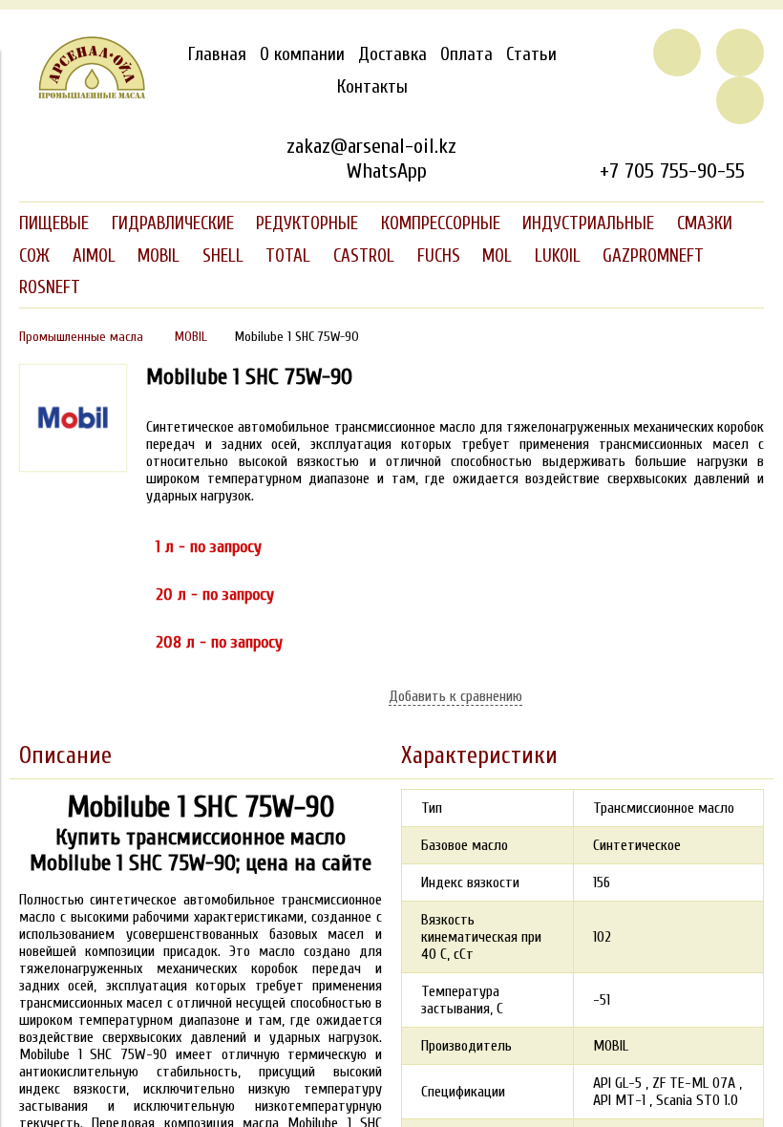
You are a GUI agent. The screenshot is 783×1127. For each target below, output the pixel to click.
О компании (302, 54)
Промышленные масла (81, 337)
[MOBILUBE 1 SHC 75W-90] (73, 467)
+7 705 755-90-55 (672, 171)
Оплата (466, 54)
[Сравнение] (740, 52)
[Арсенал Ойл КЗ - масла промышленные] (82, 94)
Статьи (531, 54)
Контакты (372, 86)
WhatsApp (386, 171)
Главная (217, 54)
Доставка (392, 54)
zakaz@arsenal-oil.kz (371, 146)
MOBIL (191, 337)
